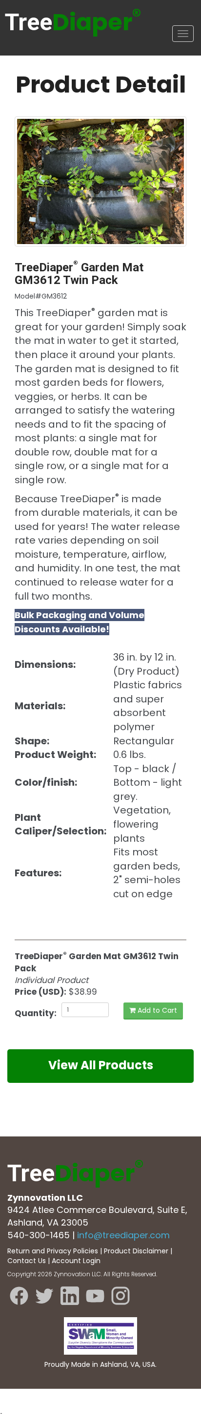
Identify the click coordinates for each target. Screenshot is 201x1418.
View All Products (100, 1065)
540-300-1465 (38, 1235)
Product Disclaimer (136, 1251)
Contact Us (26, 1261)
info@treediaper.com (123, 1235)
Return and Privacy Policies (52, 1251)
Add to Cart (156, 1010)
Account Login (76, 1261)
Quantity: (34, 1013)
